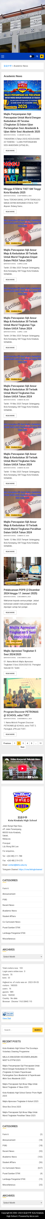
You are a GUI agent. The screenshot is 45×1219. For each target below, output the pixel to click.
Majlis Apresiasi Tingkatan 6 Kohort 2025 (20, 1101)
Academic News (11, 107)
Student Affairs (9, 916)
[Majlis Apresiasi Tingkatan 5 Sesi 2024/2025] (22, 632)
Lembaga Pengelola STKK (14, 644)
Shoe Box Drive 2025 (11, 1107)
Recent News (8, 905)
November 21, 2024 (25, 718)
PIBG (7, 243)
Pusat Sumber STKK (24, 182)
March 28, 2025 (24, 400)
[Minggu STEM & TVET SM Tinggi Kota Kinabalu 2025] (22, 170)
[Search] (37, 56)
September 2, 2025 (25, 195)
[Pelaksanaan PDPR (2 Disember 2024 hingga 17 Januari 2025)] (22, 571)
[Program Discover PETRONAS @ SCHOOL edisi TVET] (22, 693)
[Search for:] (17, 1030)
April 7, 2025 (23, 332)
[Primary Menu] (2, 56)
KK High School (10, 135)
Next (22, 747)
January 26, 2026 (24, 135)
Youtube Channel (42, 56)
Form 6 (5, 888)
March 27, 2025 (24, 535)
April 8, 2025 (23, 264)
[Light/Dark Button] (31, 56)
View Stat (6, 1018)
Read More (10, 151)
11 (41, 743)
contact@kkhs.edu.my (17, 865)
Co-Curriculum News (11, 922)
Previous (7, 743)
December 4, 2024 (25, 596)
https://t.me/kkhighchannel (30, 869)
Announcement (11, 583)
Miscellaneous (8, 939)
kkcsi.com (34, 1216)
